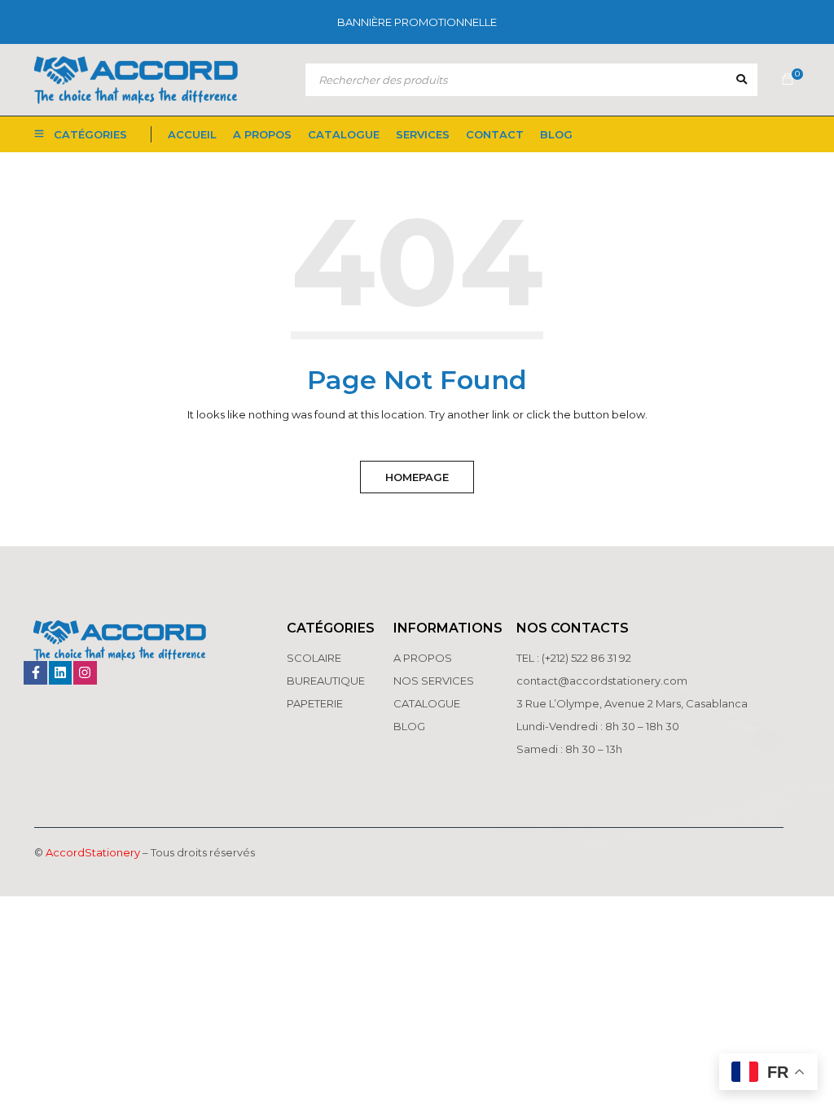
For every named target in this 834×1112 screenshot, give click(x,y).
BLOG (409, 726)
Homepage (417, 477)
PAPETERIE (315, 703)
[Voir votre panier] (787, 79)
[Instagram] (85, 673)
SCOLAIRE (315, 657)
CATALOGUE (426, 703)
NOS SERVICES (433, 680)
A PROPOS (422, 657)
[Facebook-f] (35, 673)
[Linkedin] (60, 673)
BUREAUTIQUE (326, 680)
